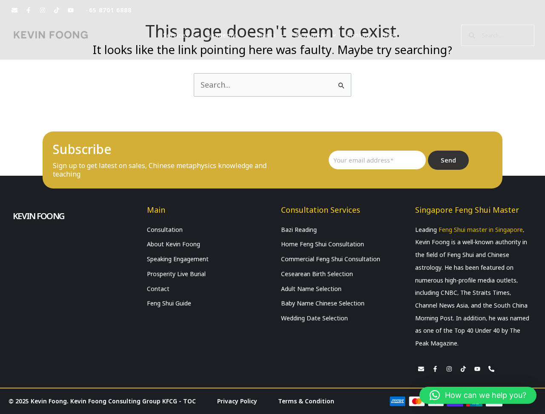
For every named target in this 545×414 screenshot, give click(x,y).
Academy (221, 35)
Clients (265, 35)
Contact (359, 35)
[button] (477, 395)
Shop (390, 35)
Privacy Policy (237, 401)
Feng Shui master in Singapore (481, 230)
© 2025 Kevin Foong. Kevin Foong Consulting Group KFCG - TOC (102, 401)
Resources (311, 35)
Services (176, 35)
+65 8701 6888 (108, 10)
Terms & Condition (306, 401)
